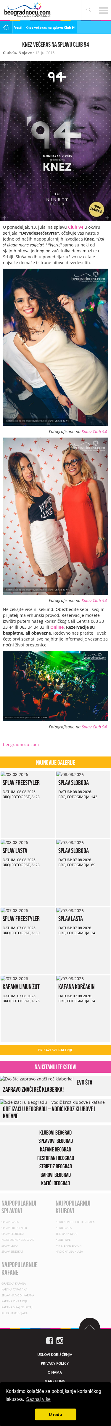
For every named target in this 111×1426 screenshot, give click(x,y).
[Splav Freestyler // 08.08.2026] (14, 774)
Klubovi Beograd (55, 1132)
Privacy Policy (55, 1363)
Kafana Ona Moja (14, 1301)
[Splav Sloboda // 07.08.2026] (70, 842)
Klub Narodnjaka (14, 1313)
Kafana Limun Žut (21, 986)
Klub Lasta (64, 1228)
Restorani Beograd (55, 1158)
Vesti (18, 27)
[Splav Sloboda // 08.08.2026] (70, 774)
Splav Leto (9, 1245)
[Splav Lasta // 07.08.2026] (70, 910)
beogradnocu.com (21, 744)
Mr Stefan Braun (68, 1245)
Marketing (54, 1380)
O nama (55, 1372)
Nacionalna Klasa (69, 1251)
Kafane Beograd (55, 1149)
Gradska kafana (13, 1283)
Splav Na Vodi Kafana (17, 1295)
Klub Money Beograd (17, 1240)
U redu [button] (55, 1414)
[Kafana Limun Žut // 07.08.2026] (14, 978)
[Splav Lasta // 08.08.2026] (14, 842)
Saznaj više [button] (38, 1399)
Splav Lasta (15, 850)
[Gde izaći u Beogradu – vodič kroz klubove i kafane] (52, 1101)
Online (57, 627)
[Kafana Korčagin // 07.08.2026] (70, 978)
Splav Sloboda (73, 782)
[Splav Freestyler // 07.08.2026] (14, 910)
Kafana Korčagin (76, 986)
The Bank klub (66, 1234)
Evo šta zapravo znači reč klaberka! (47, 1086)
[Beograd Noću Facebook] (49, 1340)
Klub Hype (63, 1240)
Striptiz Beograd (55, 1166)
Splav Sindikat (12, 1251)
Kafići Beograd (55, 1183)
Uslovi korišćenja (54, 1354)
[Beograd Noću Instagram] (59, 1340)
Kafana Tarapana (14, 1289)
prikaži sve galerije (55, 1050)
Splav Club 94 (94, 431)
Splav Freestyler (21, 782)
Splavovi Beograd (55, 1141)
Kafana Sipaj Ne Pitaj (16, 1307)
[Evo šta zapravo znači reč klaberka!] (37, 1078)
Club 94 (10, 52)
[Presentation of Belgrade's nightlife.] (28, 9)
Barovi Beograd (56, 1175)
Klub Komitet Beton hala (75, 1222)
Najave (25, 52)
